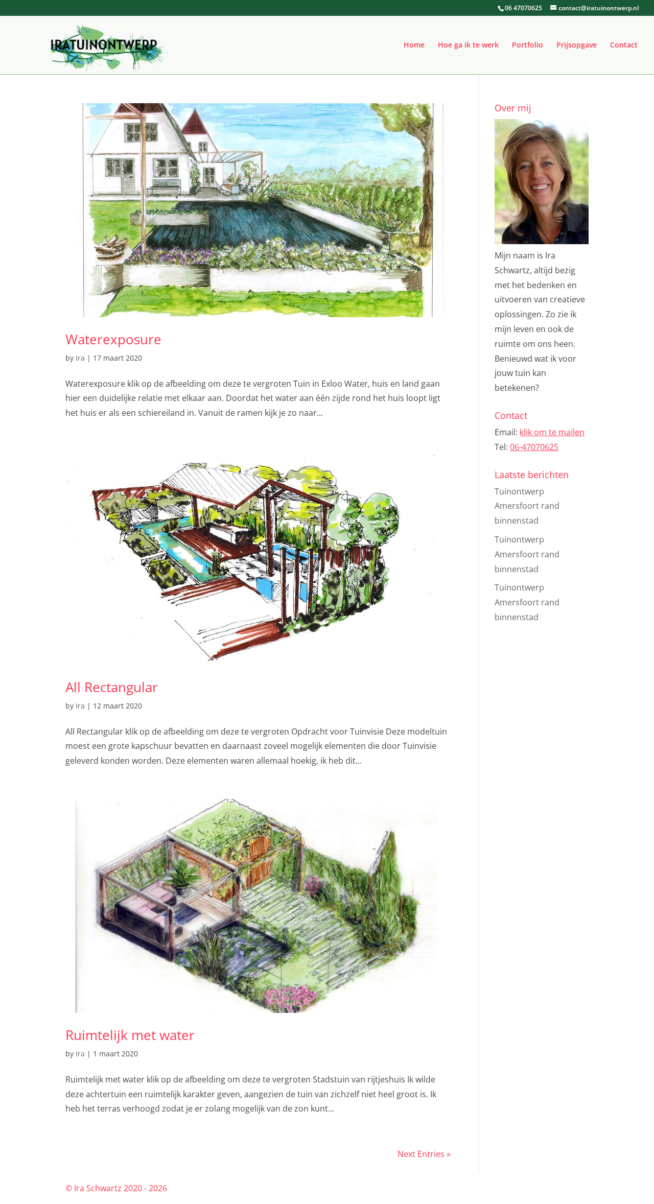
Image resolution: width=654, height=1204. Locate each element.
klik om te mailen (552, 432)
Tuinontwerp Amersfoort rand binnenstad (527, 506)
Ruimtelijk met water (130, 1035)
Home (414, 45)
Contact (624, 45)
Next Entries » (424, 1154)
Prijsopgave (576, 45)
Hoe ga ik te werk (468, 45)
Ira (80, 358)
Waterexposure (113, 339)
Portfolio (527, 45)
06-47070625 (534, 447)
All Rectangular (111, 687)
